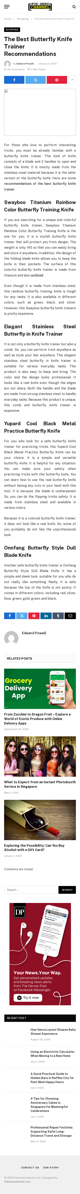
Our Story (51, 1167)
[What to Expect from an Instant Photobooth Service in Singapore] (40, 756)
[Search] (74, 6)
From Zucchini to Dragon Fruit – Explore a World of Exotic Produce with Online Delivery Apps (37, 718)
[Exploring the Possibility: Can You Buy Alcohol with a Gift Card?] (40, 820)
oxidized (37, 275)
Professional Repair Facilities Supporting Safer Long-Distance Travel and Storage (52, 1131)
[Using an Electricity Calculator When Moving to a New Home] (15, 1057)
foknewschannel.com (17, 1181)
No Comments (16, 69)
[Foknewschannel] (39, 6)
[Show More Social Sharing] (72, 80)
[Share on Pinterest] (57, 80)
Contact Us (30, 1167)
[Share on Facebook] (14, 80)
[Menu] (6, 6)
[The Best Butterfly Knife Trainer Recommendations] (40, 112)
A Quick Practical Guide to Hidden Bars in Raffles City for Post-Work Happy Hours (52, 1078)
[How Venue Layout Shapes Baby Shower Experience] (15, 1035)
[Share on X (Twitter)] (35, 80)
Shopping (12, 29)
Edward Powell (25, 63)
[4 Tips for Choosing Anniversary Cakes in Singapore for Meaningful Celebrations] (15, 1104)
